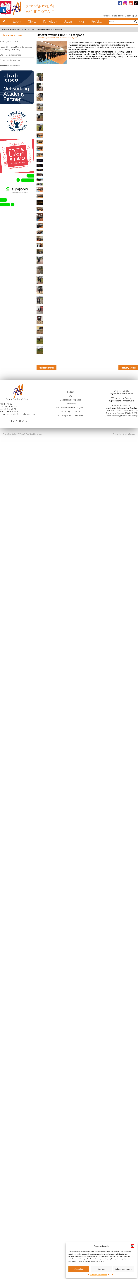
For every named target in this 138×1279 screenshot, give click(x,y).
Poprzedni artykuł (46, 368)
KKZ (81, 21)
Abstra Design (129, 434)
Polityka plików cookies (98, 1275)
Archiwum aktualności (10, 65)
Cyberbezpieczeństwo (10, 60)
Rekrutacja (50, 21)
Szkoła (17, 21)
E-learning (129, 16)
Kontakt (106, 16)
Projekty (96, 21)
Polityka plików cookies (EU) (70, 415)
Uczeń (68, 21)
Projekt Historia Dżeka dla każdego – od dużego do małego (16, 48)
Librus (121, 16)
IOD (70, 395)
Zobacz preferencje (123, 1269)
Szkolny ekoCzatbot (9, 41)
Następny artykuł (128, 368)
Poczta (114, 16)
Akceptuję (79, 1269)
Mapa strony (70, 403)
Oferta (32, 21)
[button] (132, 1246)
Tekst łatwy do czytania (70, 411)
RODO (70, 392)
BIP (136, 16)
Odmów (101, 1269)
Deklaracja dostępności (11, 54)
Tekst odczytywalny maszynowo (70, 407)
